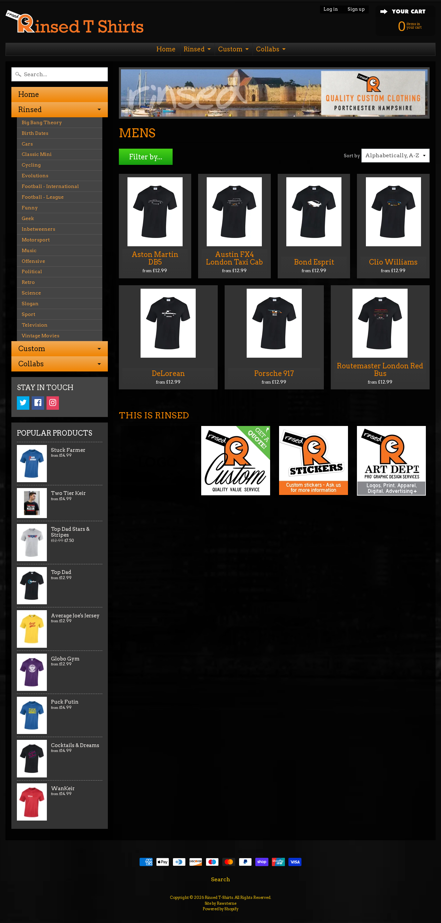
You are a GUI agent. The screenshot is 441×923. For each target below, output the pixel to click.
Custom (230, 49)
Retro (28, 282)
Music (29, 250)
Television (35, 325)
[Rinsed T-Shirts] (74, 23)
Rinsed (194, 49)
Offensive (33, 261)
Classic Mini (37, 154)
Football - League (43, 197)
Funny (30, 207)
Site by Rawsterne (220, 903)
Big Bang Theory (42, 122)
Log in (331, 9)
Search (220, 879)
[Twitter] (23, 403)
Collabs (267, 49)
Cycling (31, 165)
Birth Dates (35, 133)
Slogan (30, 303)
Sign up (356, 9)
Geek (28, 218)
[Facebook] (38, 403)
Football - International (50, 186)
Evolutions (35, 175)
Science (31, 293)
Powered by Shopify (220, 908)
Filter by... (145, 157)
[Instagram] (53, 403)
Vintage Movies (40, 335)
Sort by (352, 155)
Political (32, 271)
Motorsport (36, 239)
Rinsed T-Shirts (219, 897)
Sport (28, 314)
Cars (27, 144)
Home (166, 49)
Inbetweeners (38, 229)
